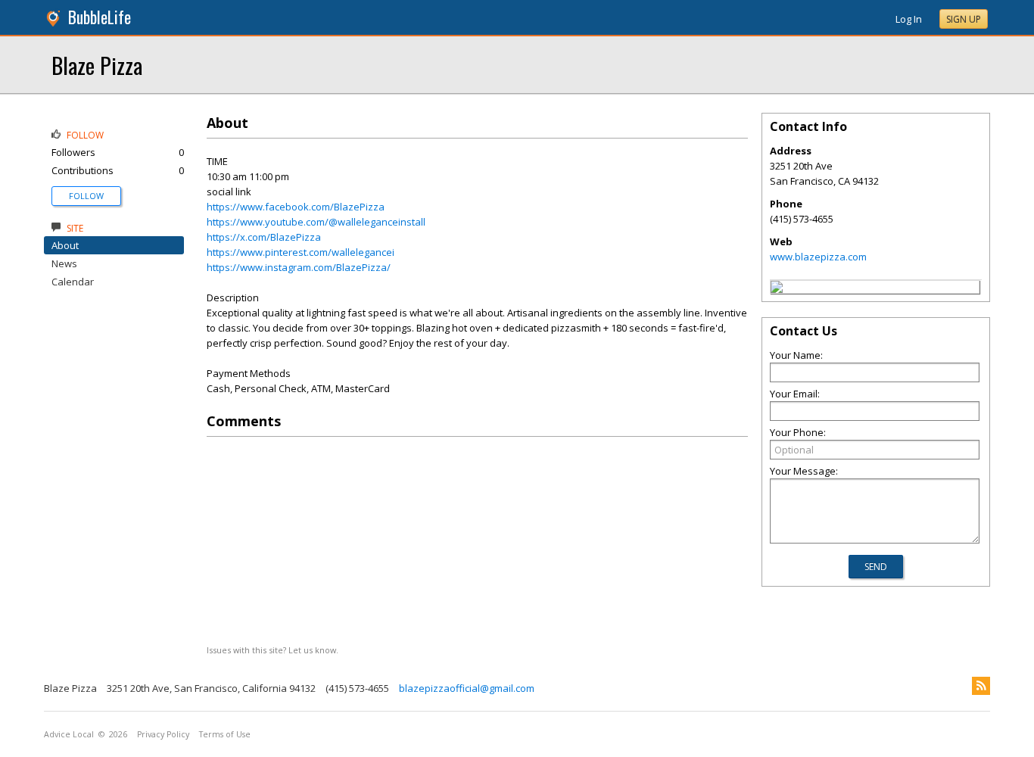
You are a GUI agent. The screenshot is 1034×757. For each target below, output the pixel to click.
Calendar (72, 281)
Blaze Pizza (96, 64)
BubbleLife (99, 17)
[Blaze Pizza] (777, 289)
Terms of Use (225, 734)
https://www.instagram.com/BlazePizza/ (299, 267)
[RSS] (981, 686)
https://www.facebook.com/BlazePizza (296, 206)
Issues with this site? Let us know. (272, 650)
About (65, 245)
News (64, 263)
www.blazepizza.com (818, 256)
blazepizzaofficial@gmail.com (466, 688)
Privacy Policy (163, 734)
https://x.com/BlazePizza (264, 237)
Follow (86, 195)
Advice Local (69, 734)
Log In (908, 19)
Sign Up (963, 19)
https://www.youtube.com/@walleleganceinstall (316, 222)
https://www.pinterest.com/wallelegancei (300, 252)
